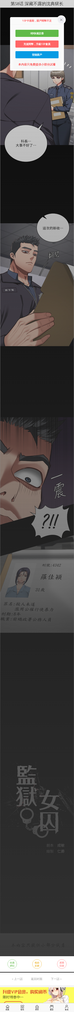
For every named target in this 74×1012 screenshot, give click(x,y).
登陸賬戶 (37, 54)
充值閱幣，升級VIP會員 (37, 44)
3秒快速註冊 (37, 33)
